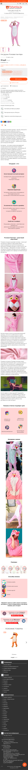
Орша (4, 723)
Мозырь (5, 715)
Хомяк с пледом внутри (8, 699)
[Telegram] (7, 122)
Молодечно (6, 730)
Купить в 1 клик (14, 82)
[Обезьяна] (14, 642)
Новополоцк (6, 719)
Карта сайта (18, 766)
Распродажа (6, 690)
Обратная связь (7, 670)
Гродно (5, 713)
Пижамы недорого (7, 697)
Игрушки (5, 681)
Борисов (5, 704)
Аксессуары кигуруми (8, 679)
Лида (4, 726)
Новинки (5, 688)
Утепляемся (6, 686)
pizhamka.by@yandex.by (9, 739)
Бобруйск (5, 706)
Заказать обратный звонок (8, 737)
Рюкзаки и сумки (7, 684)
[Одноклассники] (3, 122)
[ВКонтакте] (1, 122)
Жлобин (5, 717)
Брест (4, 710)
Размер (3, 69)
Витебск (5, 712)
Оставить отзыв (9, 57)
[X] (5, 122)
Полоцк (5, 724)
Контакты (5, 672)
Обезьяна (14, 654)
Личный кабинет (7, 664)
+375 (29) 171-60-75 (14, 10)
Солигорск (5, 721)
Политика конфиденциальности (10, 666)
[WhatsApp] (10, 122)
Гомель (4, 701)
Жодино (5, 728)
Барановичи (6, 708)
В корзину (19, 79)
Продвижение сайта (14, 767)
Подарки (5, 682)
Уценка (5, 692)
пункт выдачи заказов (21, 1)
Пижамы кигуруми (7, 677)
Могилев (5, 702)
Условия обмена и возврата (9, 668)
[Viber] (9, 122)
